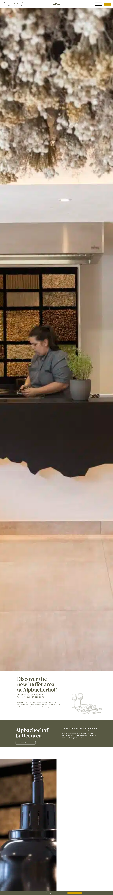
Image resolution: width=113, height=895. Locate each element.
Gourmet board (25, 743)
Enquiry (98, 4)
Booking (107, 4)
